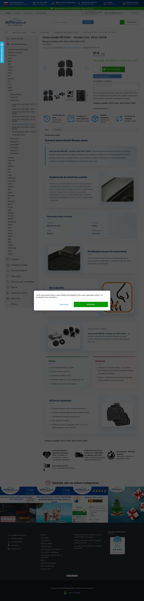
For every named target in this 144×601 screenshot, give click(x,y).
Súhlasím (91, 304)
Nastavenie (64, 304)
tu (56, 297)
